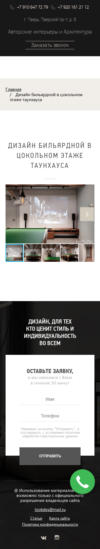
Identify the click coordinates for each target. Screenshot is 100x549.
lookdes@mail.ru (50, 509)
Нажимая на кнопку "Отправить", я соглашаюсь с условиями (50, 432)
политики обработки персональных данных (51, 434)
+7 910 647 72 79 (32, 7)
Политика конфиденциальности (50, 524)
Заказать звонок (50, 45)
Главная (13, 89)
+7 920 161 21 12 (73, 7)
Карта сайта (59, 518)
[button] (87, 214)
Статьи (36, 518)
